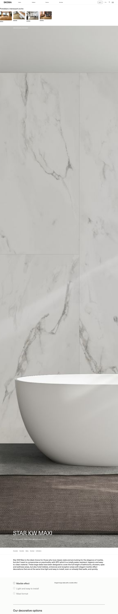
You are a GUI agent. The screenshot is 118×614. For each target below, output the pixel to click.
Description (15, 551)
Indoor (19, 2)
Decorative (21, 551)
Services (61, 2)
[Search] (109, 2)
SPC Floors (18, 28)
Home (14, 28)
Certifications (38, 551)
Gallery (27, 551)
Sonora (47, 2)
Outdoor (33, 2)
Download (32, 551)
